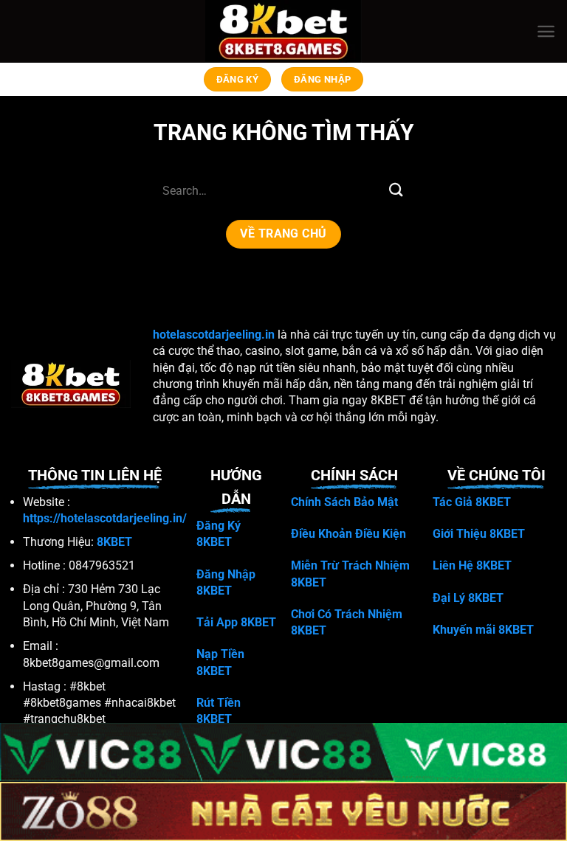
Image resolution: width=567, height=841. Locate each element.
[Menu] (546, 31)
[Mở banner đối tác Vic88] (283, 752)
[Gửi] (396, 190)
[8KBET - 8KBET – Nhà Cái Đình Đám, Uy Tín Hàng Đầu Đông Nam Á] (283, 31)
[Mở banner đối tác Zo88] (283, 811)
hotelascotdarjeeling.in (214, 335)
